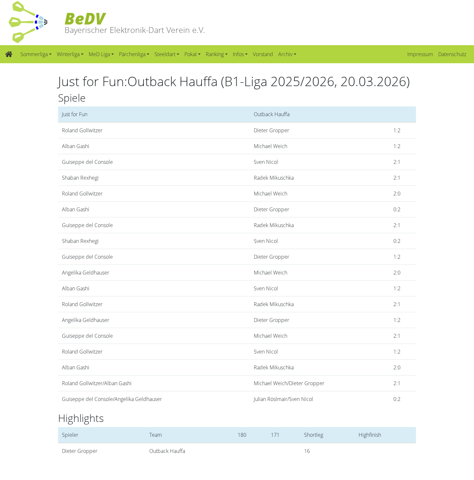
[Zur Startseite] (9, 54)
